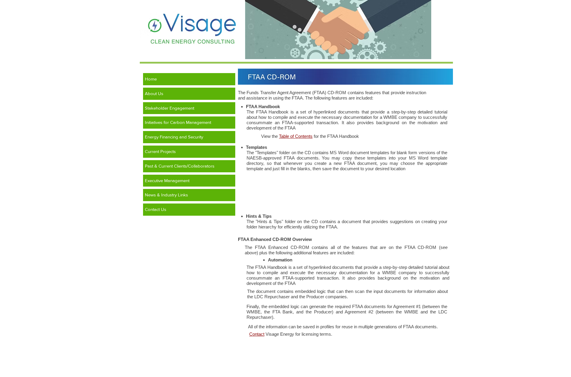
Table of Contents (296, 136)
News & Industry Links (166, 194)
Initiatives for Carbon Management (178, 122)
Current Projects (160, 151)
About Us (154, 93)
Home (151, 78)
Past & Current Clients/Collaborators (179, 165)
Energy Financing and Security (174, 136)
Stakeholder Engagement (169, 108)
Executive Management (167, 180)
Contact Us (155, 209)
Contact (256, 334)
